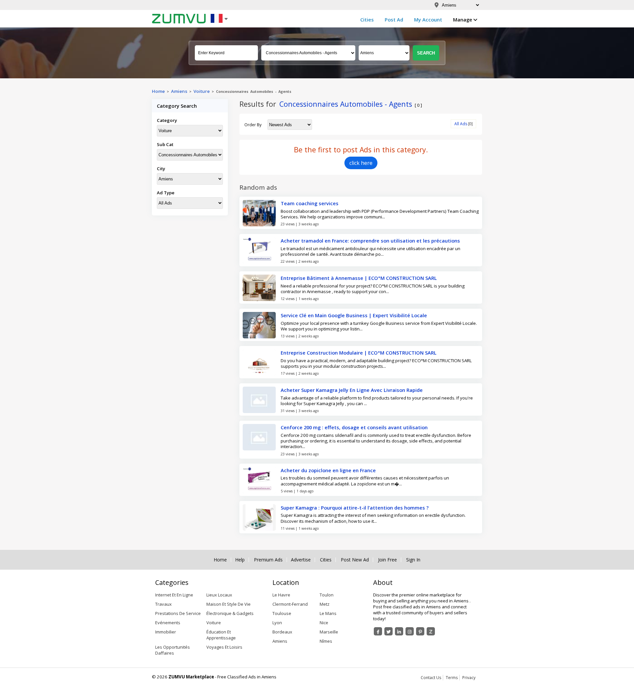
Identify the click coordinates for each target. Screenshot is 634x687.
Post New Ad (355, 559)
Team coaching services (309, 203)
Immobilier (165, 632)
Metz (325, 604)
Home (158, 91)
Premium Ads (268, 559)
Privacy (469, 677)
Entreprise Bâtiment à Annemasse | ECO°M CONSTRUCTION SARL (359, 278)
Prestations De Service (178, 613)
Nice (324, 623)
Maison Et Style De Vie (228, 604)
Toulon (327, 595)
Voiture (202, 91)
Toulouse (281, 613)
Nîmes (326, 641)
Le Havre (281, 595)
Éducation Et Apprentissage (221, 635)
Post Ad (394, 19)
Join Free (387, 559)
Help (240, 559)
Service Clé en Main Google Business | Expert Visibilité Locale (354, 315)
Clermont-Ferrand (290, 604)
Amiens (279, 641)
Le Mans (328, 613)
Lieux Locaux (219, 595)
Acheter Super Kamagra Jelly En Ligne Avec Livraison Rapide (352, 390)
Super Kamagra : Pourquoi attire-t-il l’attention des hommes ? (355, 507)
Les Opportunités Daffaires (172, 650)
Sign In (413, 559)
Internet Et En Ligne (174, 595)
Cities (367, 19)
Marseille (329, 632)
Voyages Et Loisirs (224, 647)
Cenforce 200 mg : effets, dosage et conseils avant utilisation (354, 427)
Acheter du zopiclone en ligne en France (328, 470)
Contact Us (431, 677)
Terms (452, 677)
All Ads (460, 124)
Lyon (277, 623)
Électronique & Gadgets (230, 613)
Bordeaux (282, 632)
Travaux (163, 604)
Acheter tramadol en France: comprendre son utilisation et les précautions (370, 240)
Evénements (167, 623)
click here (360, 163)
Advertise (301, 559)
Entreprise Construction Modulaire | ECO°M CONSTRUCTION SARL (359, 352)
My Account (428, 19)
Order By (253, 125)
